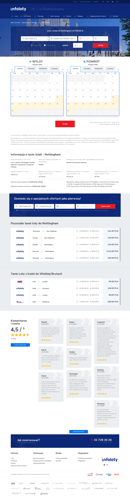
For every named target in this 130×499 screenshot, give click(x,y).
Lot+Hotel (27, 16)
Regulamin (81, 461)
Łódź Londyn (40, 282)
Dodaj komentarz (20, 345)
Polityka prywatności (85, 458)
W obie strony (37, 45)
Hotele (68, 16)
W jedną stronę (50, 45)
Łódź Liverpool (41, 288)
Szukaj (65, 124)
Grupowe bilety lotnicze (98, 16)
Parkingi (80, 16)
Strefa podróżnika (85, 2)
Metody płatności (39, 463)
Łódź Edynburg (41, 302)
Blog (75, 2)
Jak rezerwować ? (39, 458)
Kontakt (115, 16)
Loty (16, 16)
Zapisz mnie (105, 206)
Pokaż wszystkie (78, 431)
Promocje (40, 16)
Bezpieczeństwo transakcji (42, 461)
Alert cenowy (55, 16)
